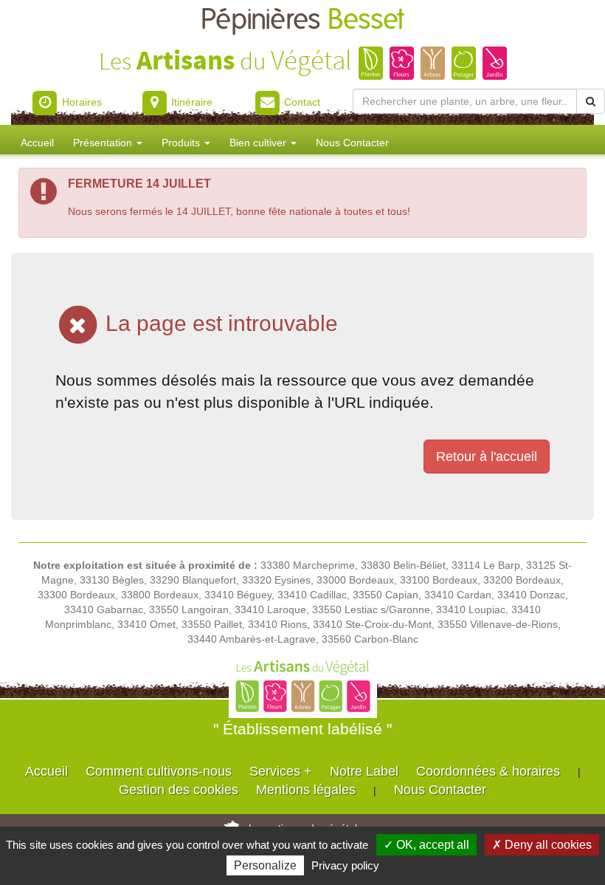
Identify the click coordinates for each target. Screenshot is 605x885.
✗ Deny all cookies (542, 844)
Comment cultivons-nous (159, 771)
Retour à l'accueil (486, 456)
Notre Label (364, 771)
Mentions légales (306, 789)
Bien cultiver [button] (259, 142)
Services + (280, 771)
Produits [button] (182, 142)
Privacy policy (345, 865)
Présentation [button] (104, 142)
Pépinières (302, 20)
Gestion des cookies (178, 789)
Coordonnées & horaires (488, 771)
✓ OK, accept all (426, 844)
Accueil (37, 142)
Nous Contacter (352, 142)
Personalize (265, 865)
